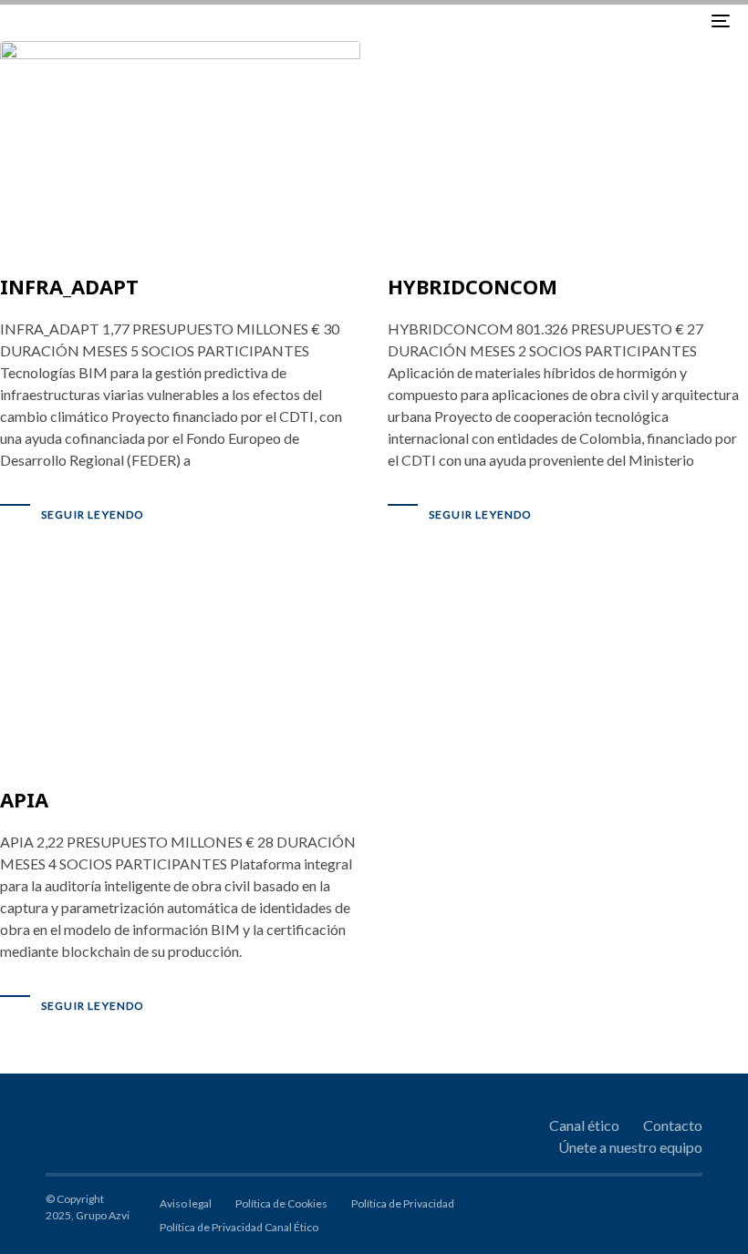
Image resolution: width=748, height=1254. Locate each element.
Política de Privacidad (402, 1203)
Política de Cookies (281, 1203)
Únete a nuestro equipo (630, 1147)
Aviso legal (186, 1203)
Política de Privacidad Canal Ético (239, 1227)
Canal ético (584, 1125)
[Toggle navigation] (611, 20)
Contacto (672, 1125)
